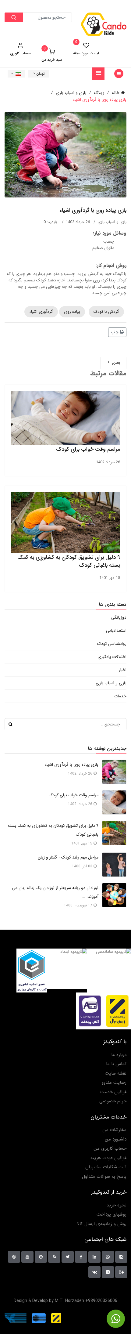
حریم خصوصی (112, 1101)
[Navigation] (98, 73)
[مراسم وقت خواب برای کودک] (114, 802)
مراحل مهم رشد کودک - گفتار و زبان (68, 857)
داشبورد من (115, 1139)
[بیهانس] (121, 1272)
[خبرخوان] (54, 1257)
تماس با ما (116, 1064)
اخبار (122, 670)
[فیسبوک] (81, 1257)
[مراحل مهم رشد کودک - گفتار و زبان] (114, 865)
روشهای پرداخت (111, 1214)
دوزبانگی (118, 617)
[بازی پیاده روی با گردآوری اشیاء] (114, 772)
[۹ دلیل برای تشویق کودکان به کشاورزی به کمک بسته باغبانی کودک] (114, 833)
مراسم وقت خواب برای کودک (88, 449)
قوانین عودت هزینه (108, 1158)
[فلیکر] (108, 1272)
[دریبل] (14, 1257)
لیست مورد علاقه (86, 49)
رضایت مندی (114, 1082)
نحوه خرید (116, 1205)
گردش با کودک (106, 311)
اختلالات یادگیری (111, 656)
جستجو (10, 724)
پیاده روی (72, 311)
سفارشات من (114, 1129)
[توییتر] (68, 1257)
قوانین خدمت (113, 1092)
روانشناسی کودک (111, 643)
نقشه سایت (115, 1073)
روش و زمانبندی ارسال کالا (101, 1223)
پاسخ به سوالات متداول (104, 1176)
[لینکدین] (94, 1257)
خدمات (120, 696)
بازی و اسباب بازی (111, 222)
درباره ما (118, 1054)
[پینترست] (41, 1257)
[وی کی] (94, 1272)
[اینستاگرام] (121, 1257)
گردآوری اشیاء (41, 311)
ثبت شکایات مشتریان (105, 1167)
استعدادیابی (116, 630)
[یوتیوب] (27, 1257)
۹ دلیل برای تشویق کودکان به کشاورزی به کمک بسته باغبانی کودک (68, 561)
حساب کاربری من (110, 1148)
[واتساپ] (108, 1257)
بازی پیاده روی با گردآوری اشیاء (71, 764)
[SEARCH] (14, 17)
